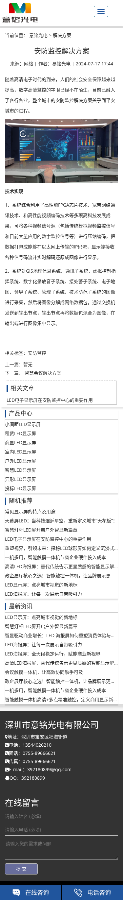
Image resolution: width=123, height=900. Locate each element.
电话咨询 (99, 892)
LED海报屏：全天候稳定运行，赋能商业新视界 (52, 654)
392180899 (33, 778)
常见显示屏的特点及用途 (30, 511)
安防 (32, 353)
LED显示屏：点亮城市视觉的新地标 (41, 585)
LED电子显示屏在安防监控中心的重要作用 (50, 400)
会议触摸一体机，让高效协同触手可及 (44, 672)
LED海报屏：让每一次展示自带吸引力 (43, 594)
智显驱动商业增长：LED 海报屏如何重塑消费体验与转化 (62, 635)
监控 (41, 353)
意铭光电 (38, 35)
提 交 (21, 869)
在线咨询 (37, 892)
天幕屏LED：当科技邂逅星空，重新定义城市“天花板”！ (61, 521)
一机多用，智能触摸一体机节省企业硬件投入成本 (55, 557)
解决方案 (62, 35)
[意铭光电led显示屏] (19, 12)
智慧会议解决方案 (42, 373)
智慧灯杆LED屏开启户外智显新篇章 (41, 530)
